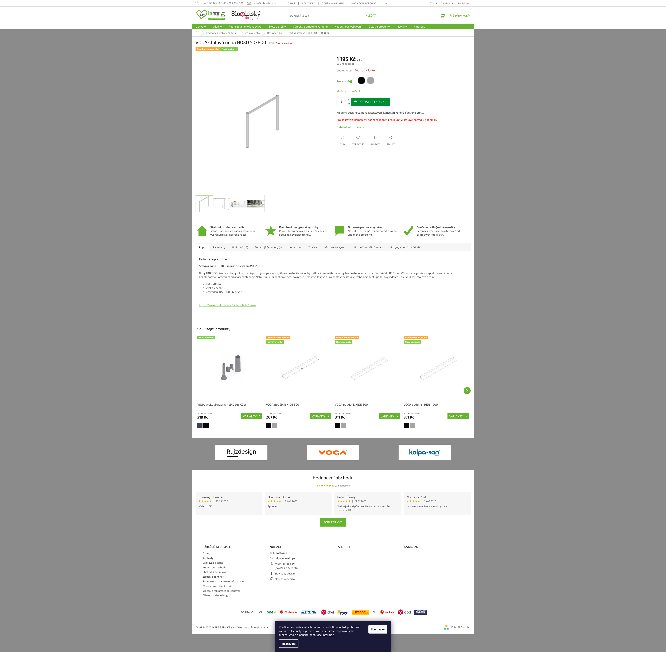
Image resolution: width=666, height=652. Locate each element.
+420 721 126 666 (285, 563)
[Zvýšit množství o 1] (349, 100)
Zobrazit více (333, 522)
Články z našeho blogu (215, 595)
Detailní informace (349, 127)
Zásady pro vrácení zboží (217, 586)
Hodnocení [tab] (295, 247)
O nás (291, 3)
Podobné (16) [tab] (240, 247)
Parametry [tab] (219, 247)
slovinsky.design (285, 578)
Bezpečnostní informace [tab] (368, 247)
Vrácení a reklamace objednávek (221, 590)
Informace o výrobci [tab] (335, 247)
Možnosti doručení (348, 91)
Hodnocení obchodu (364, 3)
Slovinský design (285, 573)
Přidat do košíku (373, 102)
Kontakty (308, 3)
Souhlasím (378, 629)
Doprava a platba (333, 3)
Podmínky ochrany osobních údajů (223, 581)
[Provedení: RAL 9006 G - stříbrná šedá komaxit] (274, 425)
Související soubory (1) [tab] (268, 247)
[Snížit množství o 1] (349, 104)
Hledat (370, 15)
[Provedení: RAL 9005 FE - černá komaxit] (268, 425)
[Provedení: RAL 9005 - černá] (206, 425)
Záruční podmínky (213, 576)
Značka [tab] (312, 247)
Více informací (325, 634)
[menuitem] (200, 26)
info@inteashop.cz (286, 558)
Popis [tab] (202, 247)
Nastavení (288, 643)
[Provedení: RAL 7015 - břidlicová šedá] (199, 425)
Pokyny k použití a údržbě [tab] (405, 247)
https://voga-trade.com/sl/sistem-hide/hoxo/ (227, 304)
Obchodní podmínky (214, 571)
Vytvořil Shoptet (461, 627)
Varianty (250, 416)
